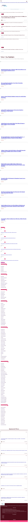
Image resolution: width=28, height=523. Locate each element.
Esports (3, 516)
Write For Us (1, 520)
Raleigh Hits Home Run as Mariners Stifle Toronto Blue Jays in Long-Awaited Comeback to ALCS (13, 70)
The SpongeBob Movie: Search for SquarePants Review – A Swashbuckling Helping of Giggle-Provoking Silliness (12, 137)
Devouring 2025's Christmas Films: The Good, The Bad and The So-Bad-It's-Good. (14, 450)
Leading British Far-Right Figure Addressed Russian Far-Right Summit (9, 509)
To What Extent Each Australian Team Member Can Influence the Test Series (12, 49)
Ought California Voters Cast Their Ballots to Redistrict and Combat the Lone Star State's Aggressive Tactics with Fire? (13, 206)
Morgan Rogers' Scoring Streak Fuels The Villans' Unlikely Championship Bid (12, 2)
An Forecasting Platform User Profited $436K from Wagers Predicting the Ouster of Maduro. (9, 243)
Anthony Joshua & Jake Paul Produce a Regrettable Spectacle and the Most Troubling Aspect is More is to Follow (13, 151)
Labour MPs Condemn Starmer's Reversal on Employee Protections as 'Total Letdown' (12, 110)
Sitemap (8, 520)
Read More (2, 86)
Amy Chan (2, 29)
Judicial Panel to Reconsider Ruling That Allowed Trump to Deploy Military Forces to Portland (13, 124)
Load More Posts (3, 262)
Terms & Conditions (5, 520)
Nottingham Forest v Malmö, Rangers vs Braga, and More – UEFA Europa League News (8, 232)
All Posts (3, 515)
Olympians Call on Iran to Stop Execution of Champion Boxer (11, 485)
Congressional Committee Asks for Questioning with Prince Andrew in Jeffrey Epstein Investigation (9, 260)
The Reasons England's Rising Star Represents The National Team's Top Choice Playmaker (13, 192)
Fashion (3, 517)
